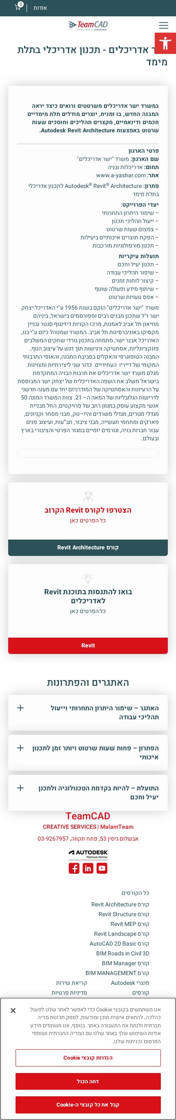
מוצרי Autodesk (130, 983)
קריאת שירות (71, 983)
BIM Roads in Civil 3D (122, 953)
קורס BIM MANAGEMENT (117, 973)
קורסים (140, 992)
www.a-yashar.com (121, 175)
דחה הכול (88, 1081)
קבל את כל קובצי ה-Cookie (88, 1105)
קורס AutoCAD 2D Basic (119, 943)
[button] (165, 43)
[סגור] (13, 1011)
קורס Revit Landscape (121, 934)
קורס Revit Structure (124, 914)
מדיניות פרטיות (69, 992)
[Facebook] (74, 869)
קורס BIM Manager (125, 963)
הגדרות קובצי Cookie (87, 1058)
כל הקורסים (135, 893)
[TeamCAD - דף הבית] (88, 26)
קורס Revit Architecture (120, 904)
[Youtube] (102, 869)
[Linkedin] (88, 869)
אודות (40, 8)
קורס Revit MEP (130, 924)
